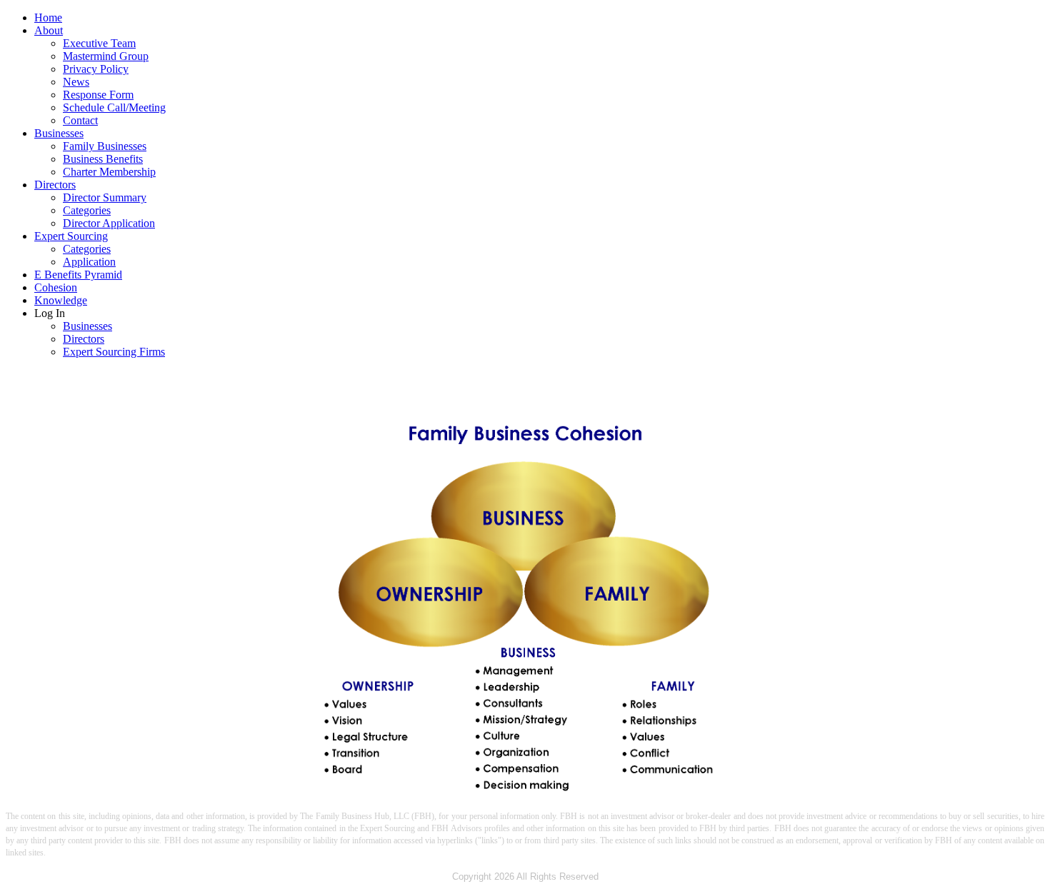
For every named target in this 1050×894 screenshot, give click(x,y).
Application (89, 262)
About (48, 30)
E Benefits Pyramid (78, 274)
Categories (87, 210)
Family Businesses (104, 146)
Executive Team (99, 43)
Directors (55, 185)
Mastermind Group (106, 56)
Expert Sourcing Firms (114, 352)
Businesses (59, 133)
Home (48, 17)
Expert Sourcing (71, 236)
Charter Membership (109, 172)
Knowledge (60, 300)
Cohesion (55, 287)
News (76, 82)
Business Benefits (103, 159)
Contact (80, 120)
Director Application (109, 223)
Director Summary (104, 197)
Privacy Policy (96, 69)
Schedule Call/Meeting (114, 107)
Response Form (98, 95)
